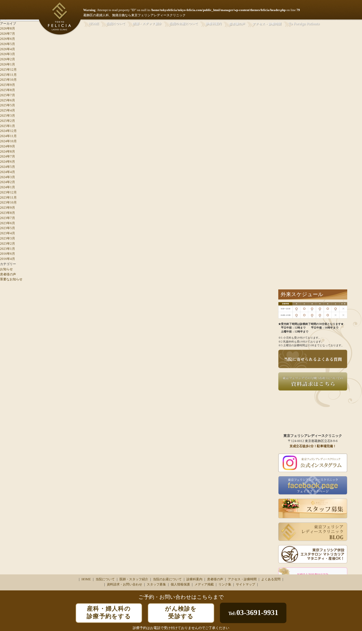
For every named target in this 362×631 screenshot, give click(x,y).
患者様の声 (8, 274)
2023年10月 (8, 202)
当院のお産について (167, 579)
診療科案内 (194, 579)
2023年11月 (8, 197)
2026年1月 (7, 64)
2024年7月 (7, 156)
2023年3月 (7, 238)
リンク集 (224, 584)
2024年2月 (7, 182)
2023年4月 (7, 233)
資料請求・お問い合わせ (124, 584)
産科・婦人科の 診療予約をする (109, 612)
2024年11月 (8, 136)
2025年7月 (7, 95)
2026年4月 (7, 49)
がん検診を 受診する (181, 612)
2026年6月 (7, 39)
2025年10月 (8, 79)
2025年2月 (7, 121)
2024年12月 (8, 131)
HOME (86, 579)
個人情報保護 (180, 584)
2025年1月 (7, 126)
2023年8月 (7, 213)
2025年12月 (8, 69)
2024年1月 (7, 187)
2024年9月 (7, 146)
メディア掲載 (204, 584)
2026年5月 (7, 44)
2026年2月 (7, 59)
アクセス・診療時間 (242, 579)
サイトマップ (245, 584)
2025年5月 (7, 105)
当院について (105, 579)
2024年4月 (7, 172)
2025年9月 (7, 85)
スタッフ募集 (156, 584)
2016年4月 (7, 259)
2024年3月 (7, 177)
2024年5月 (7, 167)
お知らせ (6, 269)
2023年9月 (7, 207)
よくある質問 (270, 579)
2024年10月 (8, 141)
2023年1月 (7, 249)
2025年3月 (7, 115)
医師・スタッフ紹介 (133, 579)
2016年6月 (7, 253)
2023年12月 (8, 192)
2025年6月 (7, 100)
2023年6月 (7, 223)
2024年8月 (7, 151)
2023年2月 (7, 243)
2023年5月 (7, 228)
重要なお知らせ (11, 279)
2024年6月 (7, 161)
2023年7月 (7, 218)
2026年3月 (7, 54)
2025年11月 (8, 75)
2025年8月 (7, 90)
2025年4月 (7, 110)
